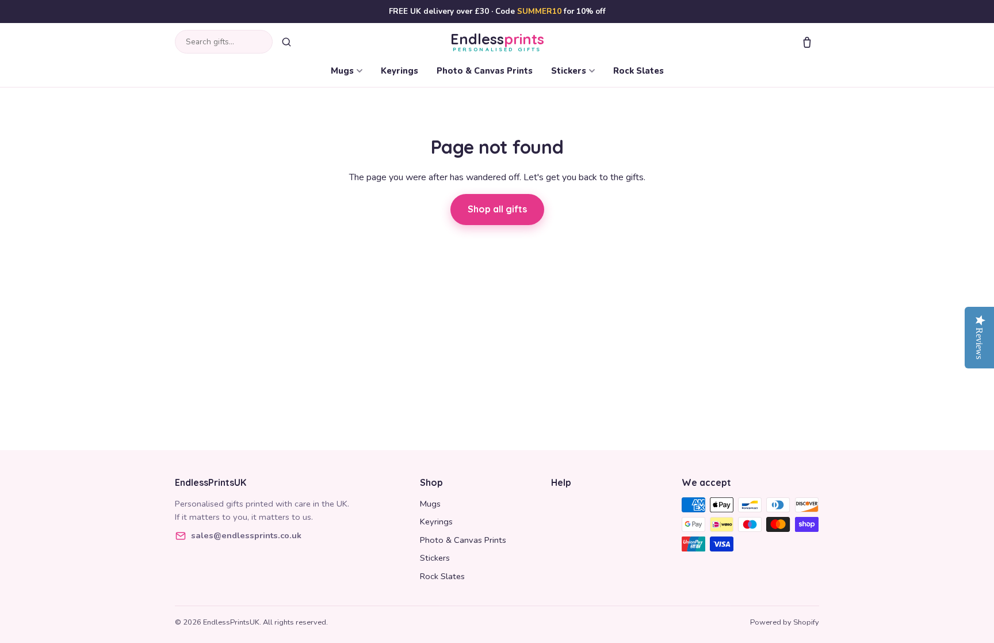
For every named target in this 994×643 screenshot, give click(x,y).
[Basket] (807, 42)
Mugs (342, 71)
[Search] (286, 42)
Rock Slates (638, 71)
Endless (497, 41)
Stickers (568, 71)
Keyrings (399, 71)
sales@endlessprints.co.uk (246, 535)
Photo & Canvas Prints (485, 71)
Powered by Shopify (784, 622)
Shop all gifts (497, 209)
